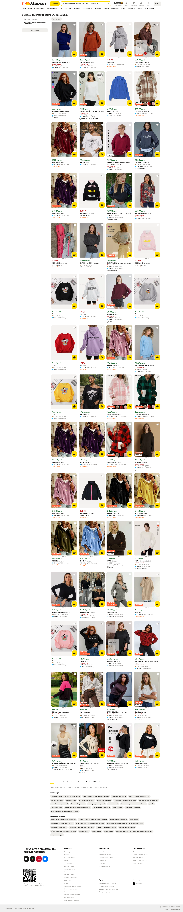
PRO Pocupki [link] (139, 62)
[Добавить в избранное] (74, 24)
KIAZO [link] (81, 712)
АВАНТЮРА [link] (83, 62)
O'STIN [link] (109, 561)
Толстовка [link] (87, 62)
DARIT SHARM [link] (139, 661)
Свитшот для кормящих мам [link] (146, 662)
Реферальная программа (140, 855)
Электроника (68, 863)
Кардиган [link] (88, 612)
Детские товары (69, 897)
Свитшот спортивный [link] (60, 712)
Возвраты (102, 863)
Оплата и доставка (105, 855)
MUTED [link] (137, 561)
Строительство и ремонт (72, 894)
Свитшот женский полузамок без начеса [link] (118, 163)
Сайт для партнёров (105, 892)
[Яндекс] (178, 909)
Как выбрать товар (105, 852)
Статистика (8, 908)
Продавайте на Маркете (106, 886)
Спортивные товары (70, 889)
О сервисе (102, 860)
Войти (157, 3)
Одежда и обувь (69, 866)
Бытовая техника (69, 857)
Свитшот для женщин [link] (119, 263)
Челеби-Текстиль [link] (58, 612)
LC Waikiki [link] (110, 314)
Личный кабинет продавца (107, 883)
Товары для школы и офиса (72, 886)
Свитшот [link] (62, 62)
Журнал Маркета (104, 866)
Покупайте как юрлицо (106, 857)
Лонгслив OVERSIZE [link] (143, 561)
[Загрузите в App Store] (26, 861)
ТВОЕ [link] (81, 763)
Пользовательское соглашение (24, 908)
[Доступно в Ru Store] (45, 861)
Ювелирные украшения (71, 900)
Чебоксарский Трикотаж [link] (88, 111)
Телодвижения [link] (112, 162)
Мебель (66, 855)
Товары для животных (71, 892)
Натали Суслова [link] (57, 111)
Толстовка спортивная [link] (142, 111)
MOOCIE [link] (54, 162)
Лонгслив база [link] (116, 712)
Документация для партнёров (108, 889)
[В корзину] (74, 54)
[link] (65, 796)
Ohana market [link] (112, 763)
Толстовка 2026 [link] (112, 612)
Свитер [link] (54, 314)
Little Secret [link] (139, 162)
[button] (56, 19)
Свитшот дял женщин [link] (119, 213)
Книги (66, 883)
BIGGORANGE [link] (84, 213)
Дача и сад (67, 880)
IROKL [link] (54, 712)
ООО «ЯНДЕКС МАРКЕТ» (173, 907)
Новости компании (138, 852)
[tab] (27, 8)
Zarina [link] (137, 712)
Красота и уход (69, 874)
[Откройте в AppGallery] (39, 861)
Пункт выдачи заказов (140, 860)
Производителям (138, 857)
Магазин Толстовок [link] (59, 62)
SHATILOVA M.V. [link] (84, 612)
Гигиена (66, 860)
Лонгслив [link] (92, 111)
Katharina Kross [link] (141, 213)
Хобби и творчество (70, 877)
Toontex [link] (138, 763)
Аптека (66, 872)
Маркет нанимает (138, 863)
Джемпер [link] (61, 612)
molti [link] (109, 111)
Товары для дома (69, 869)
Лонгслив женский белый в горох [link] (90, 764)
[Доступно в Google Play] (32, 861)
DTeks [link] (82, 661)
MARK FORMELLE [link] (112, 213)
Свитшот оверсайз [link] (118, 763)
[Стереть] (108, 4)
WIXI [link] (81, 162)
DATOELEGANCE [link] (112, 712)
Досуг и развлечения (70, 852)
